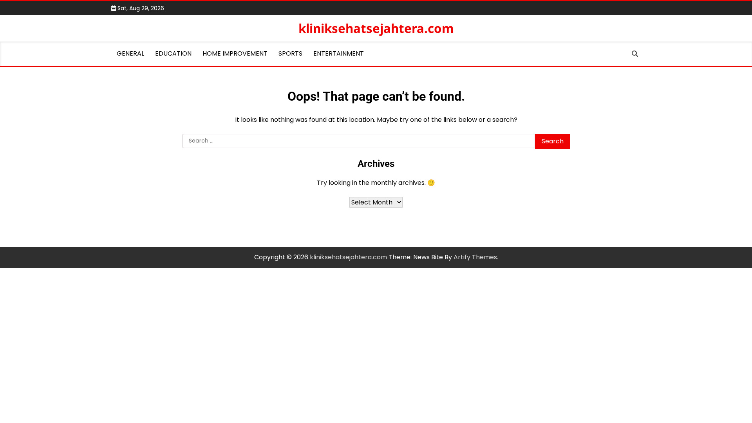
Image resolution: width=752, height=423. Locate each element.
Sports (290, 53)
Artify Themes (475, 257)
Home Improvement (235, 53)
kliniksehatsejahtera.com (376, 28)
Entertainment (338, 53)
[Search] (635, 54)
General (130, 53)
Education (173, 53)
